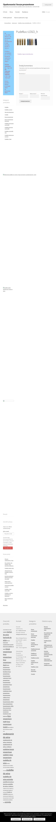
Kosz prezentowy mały (7, 719)
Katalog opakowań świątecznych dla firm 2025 (9, 578)
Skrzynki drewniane (9, 112)
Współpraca (25, 12)
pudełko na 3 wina (6, 788)
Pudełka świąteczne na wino (34, 662)
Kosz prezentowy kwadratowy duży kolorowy (7, 713)
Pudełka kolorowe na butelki (9, 128)
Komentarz (22, 73)
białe (10, 629)
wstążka (8, 802)
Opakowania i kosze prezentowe (18, 4)
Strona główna (7, 23)
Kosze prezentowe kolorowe (9, 120)
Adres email (33, 93)
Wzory (11, 12)
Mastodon (5, 605)
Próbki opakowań (7, 17)
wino (4, 802)
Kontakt (17, 12)
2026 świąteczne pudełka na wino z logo (9, 572)
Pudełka (6, 107)
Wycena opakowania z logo (21, 17)
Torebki (6, 114)
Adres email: (6, 531)
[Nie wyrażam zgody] (54, 817)
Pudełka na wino (8, 109)
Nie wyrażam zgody (27, 819)
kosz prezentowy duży (7, 662)
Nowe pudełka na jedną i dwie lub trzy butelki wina (8, 729)
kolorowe (8, 640)
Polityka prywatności (39, 819)
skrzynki (9, 797)
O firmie (5, 12)
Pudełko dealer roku (9, 568)
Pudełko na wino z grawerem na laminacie (9, 595)
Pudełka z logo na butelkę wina (24, 23)
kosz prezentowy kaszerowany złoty (8, 700)
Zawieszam (14, 23)
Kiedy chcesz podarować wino (8, 582)
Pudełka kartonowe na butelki (9, 124)
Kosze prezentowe (9, 117)
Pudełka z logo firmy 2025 (8, 590)
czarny (5, 632)
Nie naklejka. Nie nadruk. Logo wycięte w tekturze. (9, 564)
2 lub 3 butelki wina (6, 629)
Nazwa (21, 93)
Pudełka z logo (8, 139)
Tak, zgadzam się (16, 819)
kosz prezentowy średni (7, 724)
